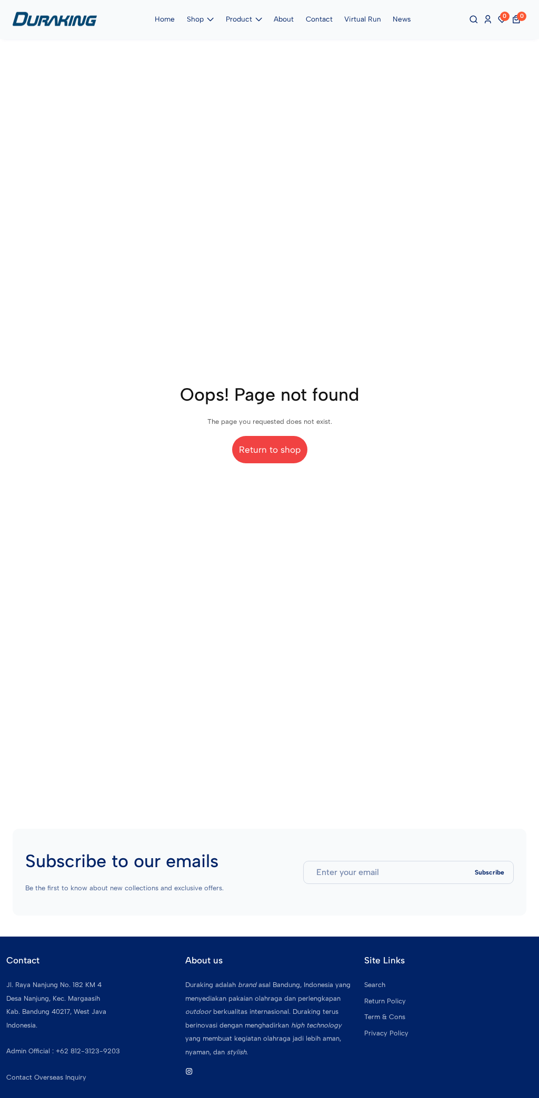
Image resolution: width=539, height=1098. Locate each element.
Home (165, 19)
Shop (195, 19)
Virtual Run (362, 19)
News (402, 19)
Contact (319, 19)
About (284, 19)
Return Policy (385, 1001)
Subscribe (489, 872)
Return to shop (270, 449)
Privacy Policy (386, 1033)
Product (239, 19)
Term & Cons (384, 1017)
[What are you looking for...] (475, 20)
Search (374, 985)
